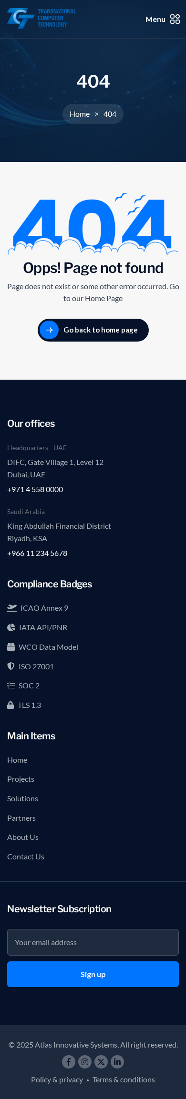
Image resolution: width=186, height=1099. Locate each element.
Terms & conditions (124, 1079)
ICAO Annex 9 (44, 607)
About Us (23, 836)
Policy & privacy (57, 1079)
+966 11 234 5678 (37, 552)
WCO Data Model (48, 646)
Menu (155, 18)
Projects (20, 778)
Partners (21, 817)
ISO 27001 (36, 666)
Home (17, 759)
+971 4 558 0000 (35, 489)
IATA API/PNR (43, 627)
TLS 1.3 (29, 704)
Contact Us (25, 856)
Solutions (22, 798)
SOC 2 (29, 685)
